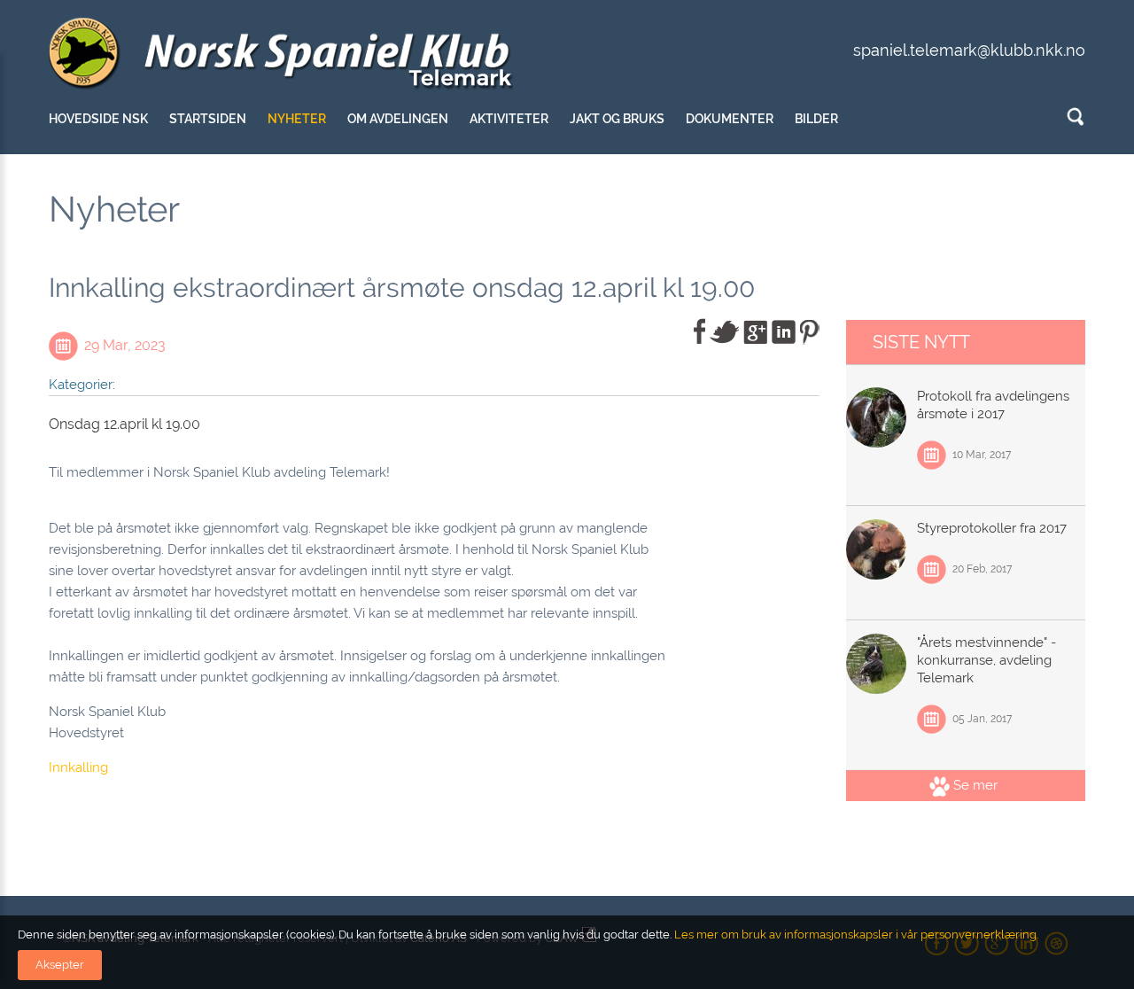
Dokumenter (729, 119)
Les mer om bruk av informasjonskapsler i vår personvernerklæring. (855, 934)
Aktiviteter (509, 119)
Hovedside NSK (98, 119)
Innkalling (78, 767)
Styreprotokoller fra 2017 (992, 528)
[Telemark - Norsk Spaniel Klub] (283, 55)
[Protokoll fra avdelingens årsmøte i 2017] (876, 417)
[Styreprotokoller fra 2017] (876, 549)
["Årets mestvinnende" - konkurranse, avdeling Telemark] (876, 664)
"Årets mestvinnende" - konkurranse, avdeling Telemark (986, 660)
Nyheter (297, 119)
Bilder (816, 119)
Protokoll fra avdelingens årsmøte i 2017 (993, 405)
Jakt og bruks (617, 119)
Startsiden (207, 119)
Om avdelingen (397, 119)
